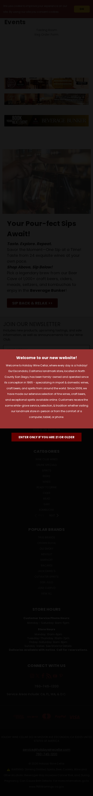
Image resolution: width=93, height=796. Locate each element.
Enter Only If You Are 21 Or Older (46, 437)
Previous (6, 791)
